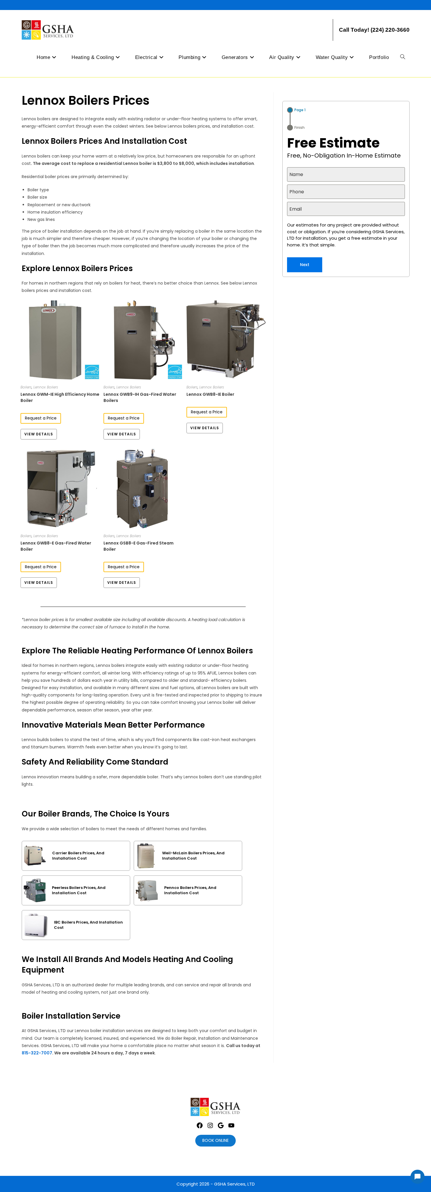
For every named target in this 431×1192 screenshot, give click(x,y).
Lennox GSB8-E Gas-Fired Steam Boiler (138, 546)
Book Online (215, 1140)
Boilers (26, 387)
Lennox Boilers (45, 387)
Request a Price (41, 418)
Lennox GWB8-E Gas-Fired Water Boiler (56, 546)
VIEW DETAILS (38, 434)
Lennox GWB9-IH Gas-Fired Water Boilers (139, 397)
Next (304, 265)
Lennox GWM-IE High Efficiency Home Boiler (60, 397)
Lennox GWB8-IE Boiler (210, 394)
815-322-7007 (37, 1053)
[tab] (296, 110)
